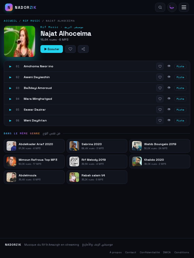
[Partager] (83, 49)
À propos (116, 252)
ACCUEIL (10, 20)
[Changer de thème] (172, 7)
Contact (130, 252)
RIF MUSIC (31, 20)
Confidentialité (150, 252)
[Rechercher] (160, 7)
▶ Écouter (51, 49)
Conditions (181, 252)
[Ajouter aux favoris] (70, 49)
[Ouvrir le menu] (184, 7)
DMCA (167, 252)
